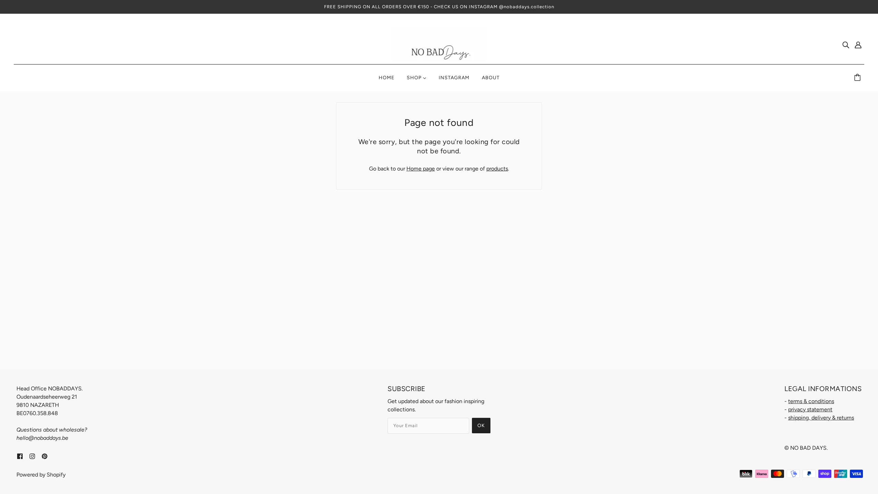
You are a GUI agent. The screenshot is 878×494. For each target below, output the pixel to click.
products (497, 168)
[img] (846, 44)
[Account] (858, 44)
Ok (481, 425)
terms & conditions (811, 401)
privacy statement (810, 409)
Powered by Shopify (41, 474)
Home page (420, 168)
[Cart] (858, 78)
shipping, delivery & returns (821, 417)
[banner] (439, 44)
